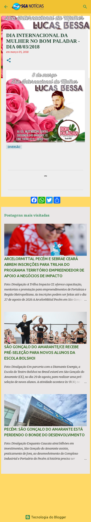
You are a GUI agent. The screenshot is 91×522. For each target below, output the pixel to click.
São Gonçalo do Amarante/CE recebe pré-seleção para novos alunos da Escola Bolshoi (41, 352)
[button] (8, 60)
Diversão (14, 147)
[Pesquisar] (85, 7)
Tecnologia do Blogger (48, 517)
